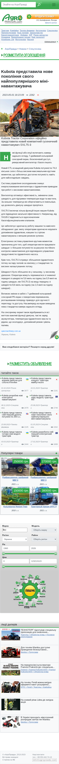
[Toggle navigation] (54, 5)
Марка (5, 526)
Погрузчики (33, 652)
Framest (24, 670)
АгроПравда (11, 49)
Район (35, 535)
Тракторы (24, 635)
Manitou (24, 652)
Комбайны (47, 687)
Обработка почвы (37, 635)
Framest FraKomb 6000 (38, 670)
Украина (4, 334)
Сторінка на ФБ (8, 760)
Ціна (4, 557)
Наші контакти (38, 755)
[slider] (3, 553)
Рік (3, 544)
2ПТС (23, 687)
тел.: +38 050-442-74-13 (42, 757)
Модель (36, 526)
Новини (22, 49)
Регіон (5, 535)
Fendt (29, 687)
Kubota (12, 334)
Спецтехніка (35, 49)
